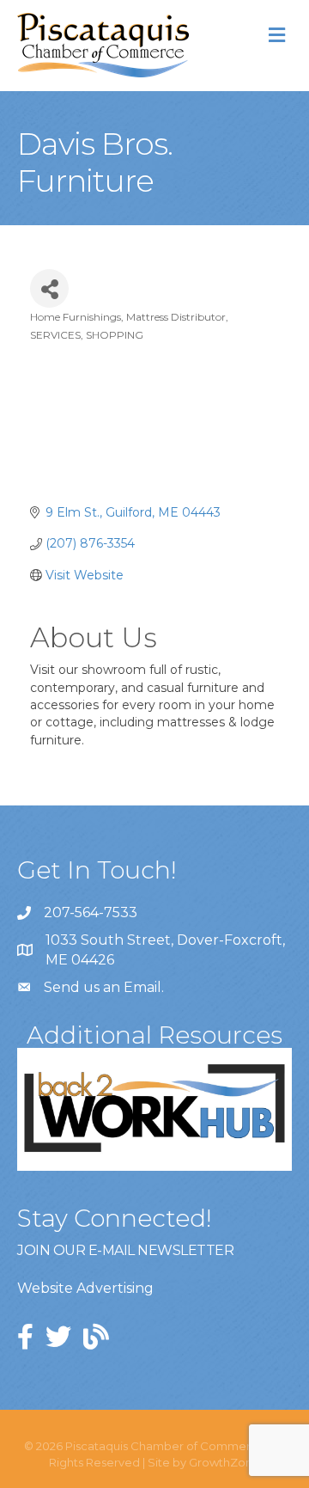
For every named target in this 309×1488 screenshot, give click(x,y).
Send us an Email (102, 987)
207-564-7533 (90, 912)
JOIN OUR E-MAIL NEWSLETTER (125, 1250)
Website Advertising (85, 1288)
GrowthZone (224, 1462)
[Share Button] (49, 288)
